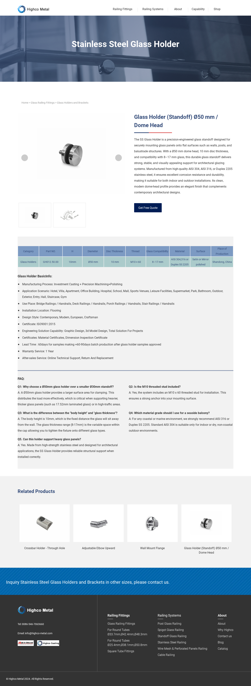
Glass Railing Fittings (43, 102)
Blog (221, 642)
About (178, 9)
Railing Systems (152, 9)
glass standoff (211, 157)
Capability (198, 9)
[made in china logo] (26, 643)
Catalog (223, 648)
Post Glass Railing (169, 623)
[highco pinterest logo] (35, 655)
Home (24, 102)
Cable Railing (166, 655)
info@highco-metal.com (38, 633)
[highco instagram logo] (42, 655)
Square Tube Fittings (120, 651)
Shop (217, 9)
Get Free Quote (147, 208)
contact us (158, 582)
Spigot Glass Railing (171, 630)
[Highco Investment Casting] (48, 643)
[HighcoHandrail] (20, 655)
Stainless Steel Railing (172, 642)
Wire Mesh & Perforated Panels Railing (182, 648)
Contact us (225, 636)
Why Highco (225, 630)
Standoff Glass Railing (172, 636)
